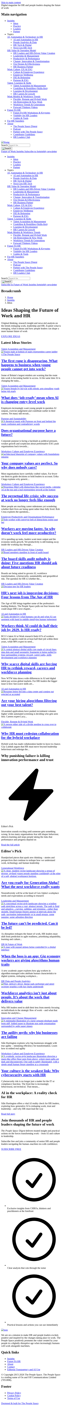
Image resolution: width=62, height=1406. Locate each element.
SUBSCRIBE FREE (11, 1149)
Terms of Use (13, 1398)
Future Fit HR (14, 110)
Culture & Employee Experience (28, 72)
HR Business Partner (23, 66)
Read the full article (10, 844)
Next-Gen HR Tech (22, 47)
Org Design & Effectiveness (26, 64)
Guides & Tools (20, 118)
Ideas (15, 23)
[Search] (6, 148)
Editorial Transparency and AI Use (23, 1369)
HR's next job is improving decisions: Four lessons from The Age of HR (30, 595)
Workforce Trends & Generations (29, 104)
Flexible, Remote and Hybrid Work (30, 99)
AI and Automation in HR (25, 39)
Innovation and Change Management (18, 1018)
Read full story (8, 1114)
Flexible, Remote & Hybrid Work (17, 721)
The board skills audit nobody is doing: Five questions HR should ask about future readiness (29, 563)
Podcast (17, 129)
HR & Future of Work (11, 944)
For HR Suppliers (15, 121)
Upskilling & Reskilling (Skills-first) (30, 88)
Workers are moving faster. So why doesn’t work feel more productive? (28, 531)
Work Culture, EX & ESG (19, 69)
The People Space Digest (25, 126)
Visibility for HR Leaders (25, 115)
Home (10, 297)
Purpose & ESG (21, 80)
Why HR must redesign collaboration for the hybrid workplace (30, 735)
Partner (16, 31)
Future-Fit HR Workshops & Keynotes (31, 112)
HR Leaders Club (21, 137)
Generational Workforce (12, 868)
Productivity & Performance (26, 58)
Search (4, 145)
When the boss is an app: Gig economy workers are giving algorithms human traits (30, 960)
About (10, 123)
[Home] (5, 142)
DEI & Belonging (21, 77)
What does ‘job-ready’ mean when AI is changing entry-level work (30, 400)
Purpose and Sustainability (13, 418)
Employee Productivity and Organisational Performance (27, 517)
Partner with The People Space (28, 131)
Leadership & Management (26, 56)
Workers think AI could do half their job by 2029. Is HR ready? (29, 628)
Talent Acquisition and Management (18, 349)
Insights (11, 20)
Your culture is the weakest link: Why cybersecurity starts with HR (30, 1073)
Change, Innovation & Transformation (31, 61)
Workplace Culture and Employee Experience (23, 451)
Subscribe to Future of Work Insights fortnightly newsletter (29, 284)
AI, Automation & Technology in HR (25, 37)
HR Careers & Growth (24, 94)
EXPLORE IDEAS (10, 336)
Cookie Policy (14, 1395)
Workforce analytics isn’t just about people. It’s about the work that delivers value (29, 997)
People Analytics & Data (25, 42)
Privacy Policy (14, 1393)
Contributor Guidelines (24, 134)
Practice (17, 26)
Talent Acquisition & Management (29, 85)
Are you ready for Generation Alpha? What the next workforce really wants (30, 885)
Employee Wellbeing (23, 75)
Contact (11, 1367)
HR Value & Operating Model (21, 50)
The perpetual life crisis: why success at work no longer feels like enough (29, 498)
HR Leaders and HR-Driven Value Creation (34, 53)
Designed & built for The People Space (20, 1403)
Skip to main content (11, 2)
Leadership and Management (15, 901)
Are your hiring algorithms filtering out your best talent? (29, 703)
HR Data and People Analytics (15, 981)
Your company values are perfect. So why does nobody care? (29, 465)
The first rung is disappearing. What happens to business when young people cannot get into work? (29, 365)
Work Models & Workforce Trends (23, 96)
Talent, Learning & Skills (19, 83)
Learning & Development (25, 91)
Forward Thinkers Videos (25, 107)
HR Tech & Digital (22, 45)
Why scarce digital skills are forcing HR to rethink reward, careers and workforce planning (29, 668)
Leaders (17, 29)
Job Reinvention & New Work (27, 102)
